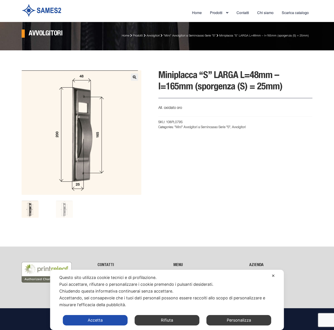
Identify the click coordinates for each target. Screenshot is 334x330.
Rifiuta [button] (167, 320)
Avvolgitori (153, 35)
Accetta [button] (95, 320)
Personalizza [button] (239, 320)
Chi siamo (265, 12)
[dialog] (167, 300)
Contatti (243, 12)
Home (197, 12)
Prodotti (138, 35)
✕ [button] (273, 275)
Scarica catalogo (295, 12)
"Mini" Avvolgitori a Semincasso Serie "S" (189, 35)
